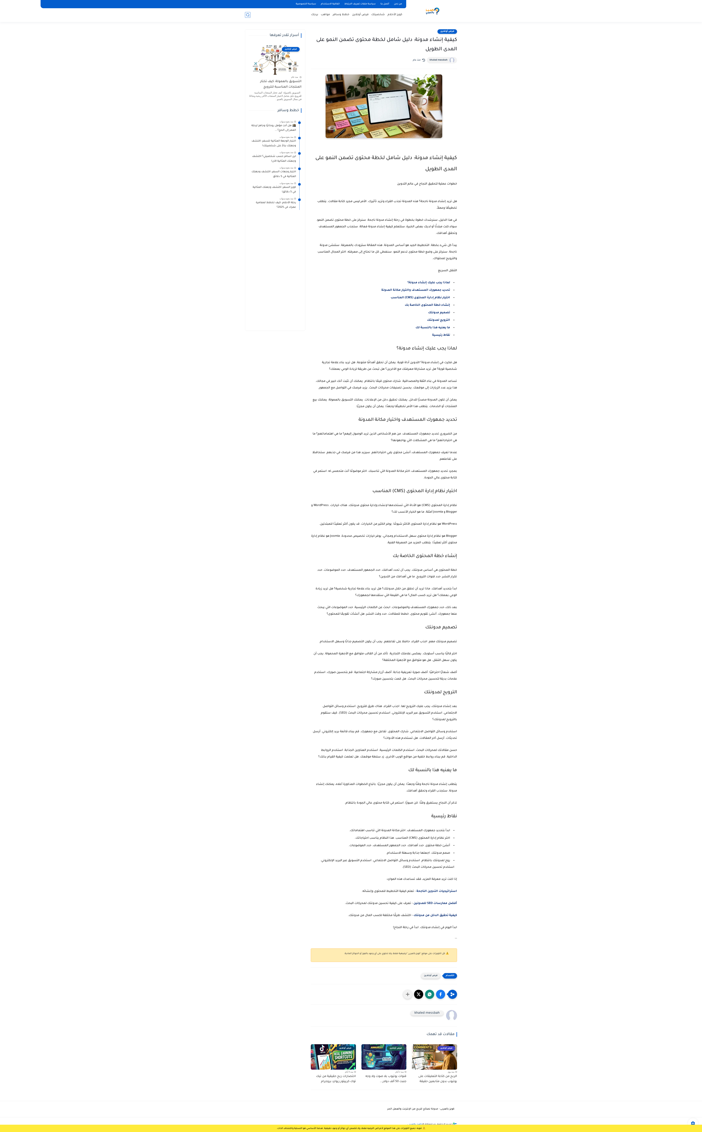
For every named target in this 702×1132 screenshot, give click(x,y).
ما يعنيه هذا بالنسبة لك (433, 327)
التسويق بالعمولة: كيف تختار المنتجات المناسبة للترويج (280, 84)
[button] (440, 994)
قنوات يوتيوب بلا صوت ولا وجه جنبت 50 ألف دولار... (385, 1079)
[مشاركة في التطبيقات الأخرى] (407, 994)
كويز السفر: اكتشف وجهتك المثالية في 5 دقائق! (274, 190)
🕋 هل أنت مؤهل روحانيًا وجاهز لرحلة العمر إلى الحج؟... (273, 128)
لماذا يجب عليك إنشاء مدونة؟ (428, 282)
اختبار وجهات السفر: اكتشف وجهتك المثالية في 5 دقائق (274, 174)
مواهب (325, 14)
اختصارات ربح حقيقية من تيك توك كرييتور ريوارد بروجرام (336, 1079)
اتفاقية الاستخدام (330, 4)
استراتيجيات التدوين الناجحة (436, 891)
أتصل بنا (384, 4)
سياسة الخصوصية (306, 4)
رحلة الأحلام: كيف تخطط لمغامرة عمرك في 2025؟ (276, 205)
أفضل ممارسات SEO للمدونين (435, 903)
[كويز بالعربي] (432, 10)
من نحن (398, 4)
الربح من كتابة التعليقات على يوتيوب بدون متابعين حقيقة (437, 1079)
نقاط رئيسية (441, 335)
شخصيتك (378, 14)
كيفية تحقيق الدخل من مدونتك (435, 915)
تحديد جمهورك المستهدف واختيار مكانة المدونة (415, 290)
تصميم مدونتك (439, 312)
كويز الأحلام (395, 14)
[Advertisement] (275, 272)
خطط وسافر (341, 14)
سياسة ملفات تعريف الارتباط (360, 4)
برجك (314, 14)
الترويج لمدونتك (438, 320)
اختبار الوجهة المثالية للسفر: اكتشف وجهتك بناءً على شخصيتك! (274, 143)
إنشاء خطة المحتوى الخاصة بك (427, 305)
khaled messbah (439, 60)
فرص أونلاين (360, 14)
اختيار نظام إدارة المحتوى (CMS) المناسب (420, 297)
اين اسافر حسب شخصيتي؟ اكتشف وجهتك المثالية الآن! (274, 159)
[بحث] (247, 15)
